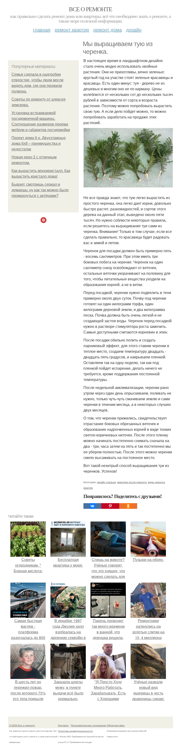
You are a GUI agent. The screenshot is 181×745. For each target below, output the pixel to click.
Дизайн (133, 29)
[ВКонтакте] (92, 506)
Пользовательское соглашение (88, 725)
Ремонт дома (107, 29)
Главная (41, 29)
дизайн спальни (106, 482)
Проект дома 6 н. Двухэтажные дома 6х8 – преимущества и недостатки (39, 143)
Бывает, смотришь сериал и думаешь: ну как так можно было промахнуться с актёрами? (40, 190)
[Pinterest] (110, 506)
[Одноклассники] (128, 506)
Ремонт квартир (72, 29)
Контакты (63, 725)
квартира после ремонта (132, 482)
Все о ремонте (90, 9)
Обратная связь (116, 725)
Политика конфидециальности (75, 731)
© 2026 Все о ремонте (22, 725)
